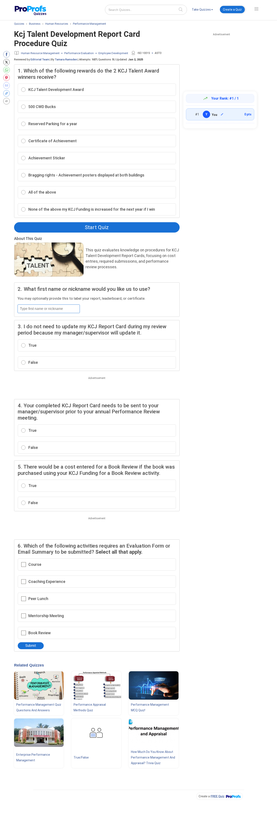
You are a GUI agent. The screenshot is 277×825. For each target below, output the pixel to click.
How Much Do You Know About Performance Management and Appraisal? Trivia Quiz (153, 757)
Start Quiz (97, 227)
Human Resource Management (40, 53)
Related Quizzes (29, 665)
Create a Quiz (232, 9)
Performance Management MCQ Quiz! (150, 707)
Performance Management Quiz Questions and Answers (38, 707)
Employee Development (113, 53)
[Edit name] (222, 114)
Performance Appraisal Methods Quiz (90, 707)
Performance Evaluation (79, 53)
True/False (81, 757)
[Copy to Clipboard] (7, 93)
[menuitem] (202, 10)
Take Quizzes (201, 9)
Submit (30, 646)
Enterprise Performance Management (33, 757)
